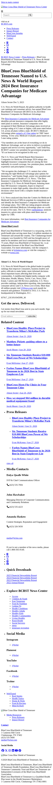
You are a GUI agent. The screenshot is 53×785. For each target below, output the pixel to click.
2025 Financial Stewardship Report (22, 575)
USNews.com (27, 288)
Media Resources (14, 715)
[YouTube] (16, 750)
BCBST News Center (10, 57)
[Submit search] (30, 15)
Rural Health (17, 620)
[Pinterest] (19, 750)
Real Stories (17, 696)
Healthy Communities (21, 616)
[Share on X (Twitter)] (8, 47)
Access (15, 596)
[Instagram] (9, 750)
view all (10, 463)
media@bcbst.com (14, 538)
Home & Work (18, 701)
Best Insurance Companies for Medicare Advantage (27, 119)
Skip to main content (10, 2)
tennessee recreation (20, 628)
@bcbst (15, 645)
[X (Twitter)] (6, 750)
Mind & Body (18, 706)
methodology (37, 210)
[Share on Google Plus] (7, 43)
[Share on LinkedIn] (7, 50)
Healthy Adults (18, 611)
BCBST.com (6, 24)
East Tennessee (18, 601)
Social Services (18, 623)
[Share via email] (8, 45)
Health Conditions (20, 608)
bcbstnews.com (20, 250)
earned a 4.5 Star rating (26, 133)
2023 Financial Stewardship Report (22, 580)
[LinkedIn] (13, 750)
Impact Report (13, 31)
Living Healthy (18, 618)
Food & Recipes (19, 703)
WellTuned (11, 36)
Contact (10, 38)
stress (14, 625)
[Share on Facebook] (8, 52)
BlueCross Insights (15, 33)
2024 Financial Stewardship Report (22, 578)
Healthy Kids (17, 613)
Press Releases (13, 28)
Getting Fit (16, 606)
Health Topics (18, 698)
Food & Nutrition (19, 604)
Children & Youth (19, 599)
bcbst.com (14, 252)
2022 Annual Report (15, 583)
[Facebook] (2, 750)
